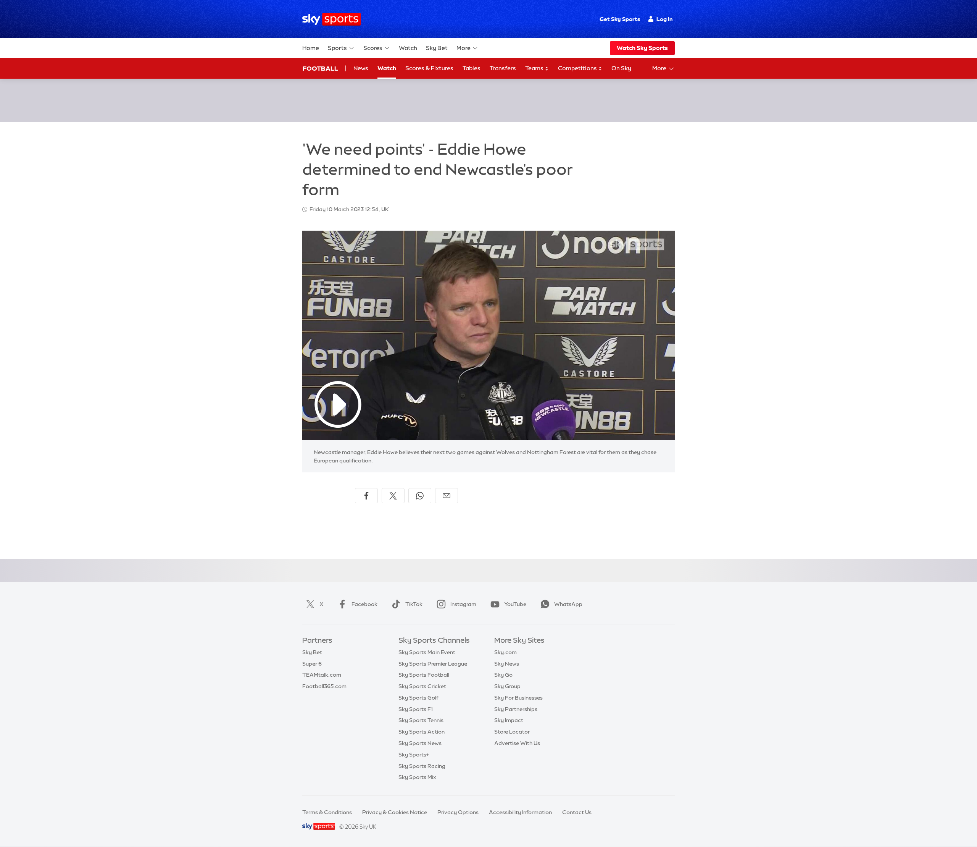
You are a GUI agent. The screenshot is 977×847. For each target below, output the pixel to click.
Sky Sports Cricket (422, 686)
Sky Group (507, 686)
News (360, 68)
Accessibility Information (520, 812)
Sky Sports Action (421, 731)
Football (320, 68)
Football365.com (324, 686)
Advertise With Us (517, 743)
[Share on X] (393, 495)
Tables (471, 68)
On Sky (621, 68)
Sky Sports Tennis (420, 720)
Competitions (578, 68)
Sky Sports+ (413, 754)
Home (310, 48)
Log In (664, 19)
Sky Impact (508, 720)
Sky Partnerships (515, 709)
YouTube (515, 604)
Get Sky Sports (620, 19)
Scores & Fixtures (429, 68)
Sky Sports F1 (415, 709)
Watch (408, 48)
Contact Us (577, 812)
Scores (372, 48)
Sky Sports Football (423, 674)
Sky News (506, 663)
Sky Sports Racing (421, 766)
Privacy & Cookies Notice (394, 812)
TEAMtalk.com (321, 674)
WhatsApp (568, 604)
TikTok (413, 604)
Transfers (503, 68)
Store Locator (512, 731)
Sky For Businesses (518, 697)
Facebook (364, 604)
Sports (337, 48)
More (463, 48)
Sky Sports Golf (418, 697)
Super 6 (312, 663)
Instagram (463, 604)
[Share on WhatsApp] (419, 495)
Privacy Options (458, 812)
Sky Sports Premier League (432, 663)
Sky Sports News (420, 743)
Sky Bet (437, 48)
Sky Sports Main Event (426, 652)
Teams (535, 68)
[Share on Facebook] (366, 495)
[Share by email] (446, 495)
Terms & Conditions (327, 812)
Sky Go (503, 674)
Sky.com (505, 652)
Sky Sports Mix (417, 777)
